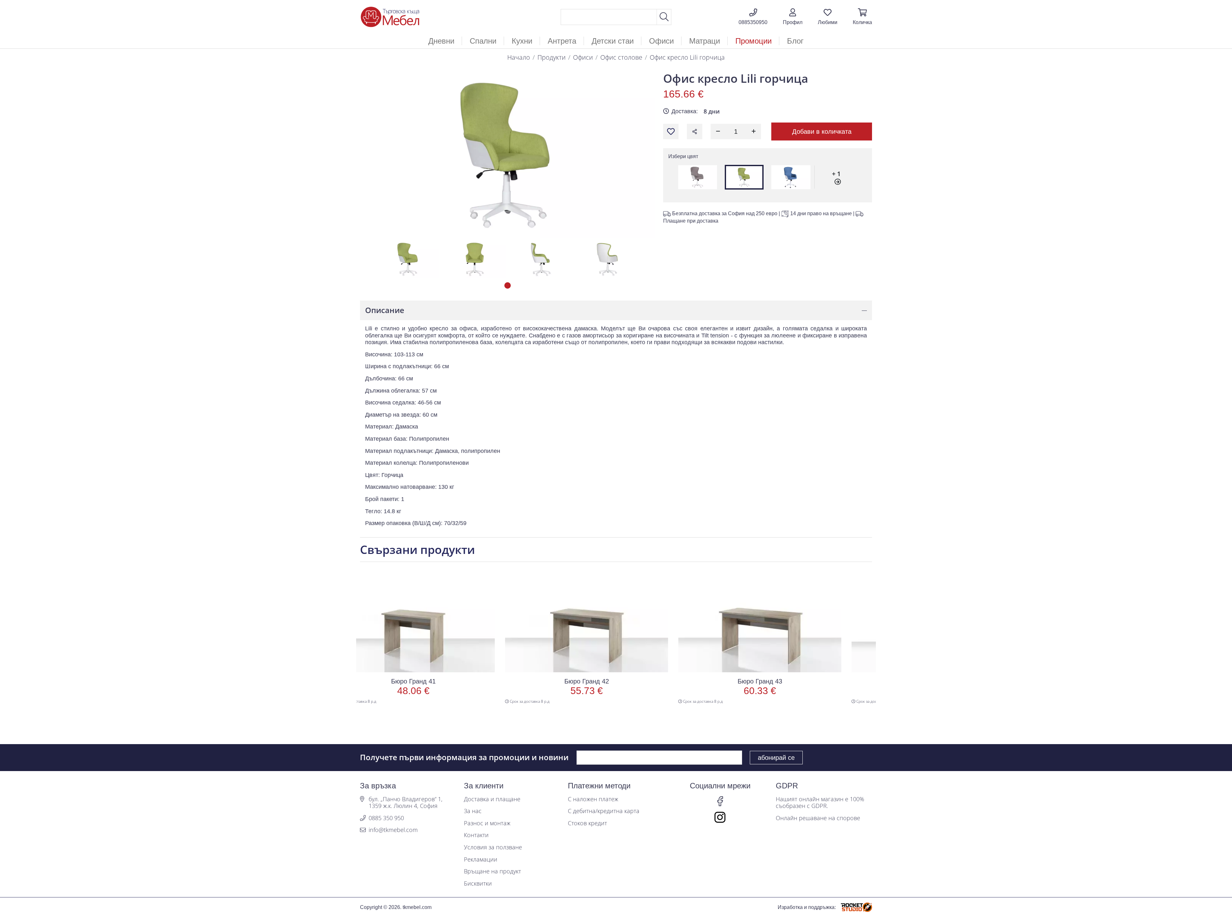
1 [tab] (507, 285)
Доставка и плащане (492, 799)
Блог (795, 41)
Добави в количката (821, 131)
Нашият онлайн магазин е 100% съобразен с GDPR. (820, 803)
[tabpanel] (408, 259)
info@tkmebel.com (393, 830)
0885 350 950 (386, 818)
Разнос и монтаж (487, 823)
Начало (518, 57)
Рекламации (480, 859)
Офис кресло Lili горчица (687, 57)
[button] (792, 17)
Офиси (583, 57)
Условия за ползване (493, 847)
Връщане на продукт (492, 871)
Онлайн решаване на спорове (818, 818)
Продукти (551, 57)
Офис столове (621, 57)
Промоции (753, 41)
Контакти (476, 835)
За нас (473, 811)
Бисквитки (478, 883)
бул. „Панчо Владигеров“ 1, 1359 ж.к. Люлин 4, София (405, 803)
